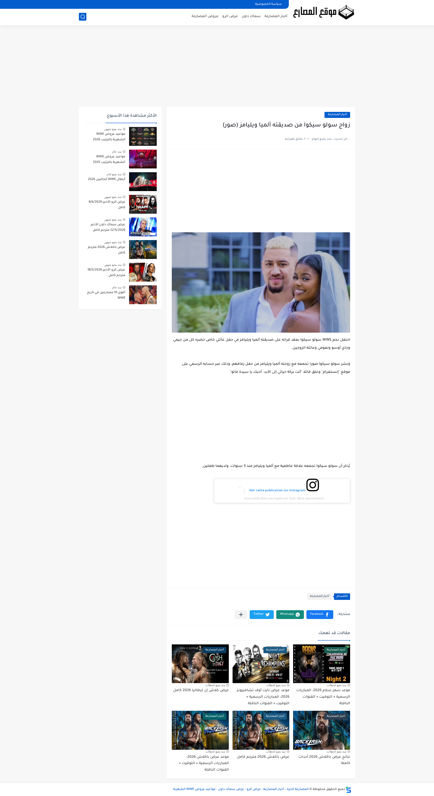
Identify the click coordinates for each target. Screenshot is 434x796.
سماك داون (251, 16)
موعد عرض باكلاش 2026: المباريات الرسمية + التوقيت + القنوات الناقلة (204, 763)
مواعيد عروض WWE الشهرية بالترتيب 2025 (109, 159)
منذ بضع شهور (113, 129)
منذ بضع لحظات (336, 685)
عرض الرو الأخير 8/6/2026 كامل (107, 204)
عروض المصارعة (205, 16)
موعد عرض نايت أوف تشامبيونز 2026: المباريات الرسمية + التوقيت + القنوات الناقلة (263, 697)
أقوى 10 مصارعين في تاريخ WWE (106, 295)
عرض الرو (230, 16)
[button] (319, 614)
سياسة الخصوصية (268, 4)
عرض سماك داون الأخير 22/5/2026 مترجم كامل (108, 227)
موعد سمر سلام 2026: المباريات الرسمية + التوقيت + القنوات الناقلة (323, 697)
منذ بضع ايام (114, 174)
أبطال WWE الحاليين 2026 (106, 179)
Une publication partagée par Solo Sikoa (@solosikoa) (284, 499)
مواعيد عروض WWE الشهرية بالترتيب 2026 (109, 137)
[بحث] (82, 17)
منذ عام (117, 151)
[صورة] (143, 136)
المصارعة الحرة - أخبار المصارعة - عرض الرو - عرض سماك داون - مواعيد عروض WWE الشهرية (241, 789)
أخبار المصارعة (275, 16)
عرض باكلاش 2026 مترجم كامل (263, 757)
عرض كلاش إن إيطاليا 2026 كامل (201, 691)
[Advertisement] (217, 68)
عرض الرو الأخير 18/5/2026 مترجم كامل (106, 272)
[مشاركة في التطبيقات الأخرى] (241, 614)
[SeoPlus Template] (348, 789)
